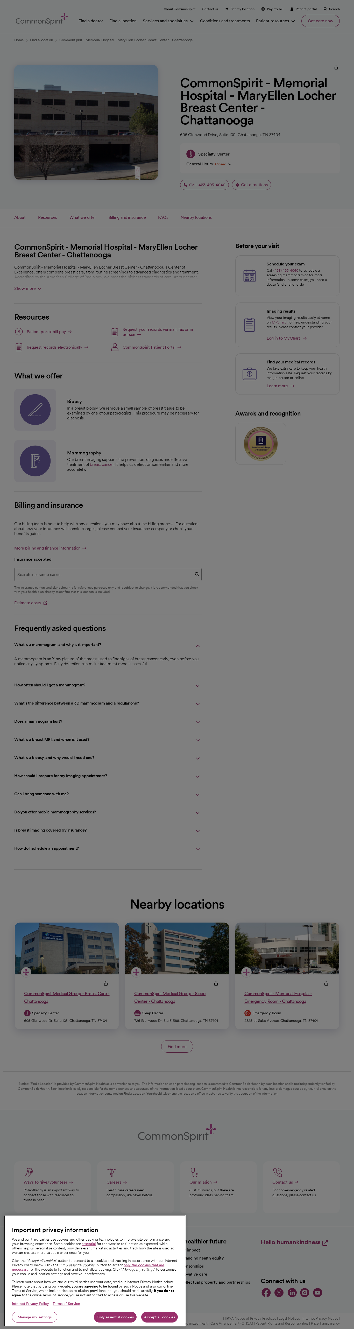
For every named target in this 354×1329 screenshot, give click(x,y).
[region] (95, 1270)
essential (89, 1244)
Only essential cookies (115, 1317)
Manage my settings (35, 1317)
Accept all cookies (159, 1317)
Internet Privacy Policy (30, 1304)
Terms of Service (66, 1304)
